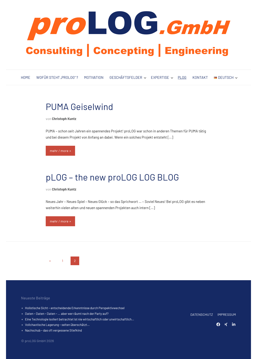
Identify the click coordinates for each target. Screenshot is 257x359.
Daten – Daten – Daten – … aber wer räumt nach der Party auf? (67, 313)
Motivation (93, 77)
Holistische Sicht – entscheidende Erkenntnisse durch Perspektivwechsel (75, 308)
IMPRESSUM (226, 314)
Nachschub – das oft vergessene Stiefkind (53, 330)
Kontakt (200, 77)
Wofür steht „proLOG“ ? (57, 77)
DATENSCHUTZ (201, 314)
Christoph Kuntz (64, 119)
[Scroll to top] (249, 351)
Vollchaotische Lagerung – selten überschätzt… (57, 324)
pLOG (182, 77)
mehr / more (59, 151)
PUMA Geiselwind (79, 106)
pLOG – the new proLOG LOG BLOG (112, 177)
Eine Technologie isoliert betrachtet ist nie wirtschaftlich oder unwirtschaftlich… (79, 319)
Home (25, 77)
